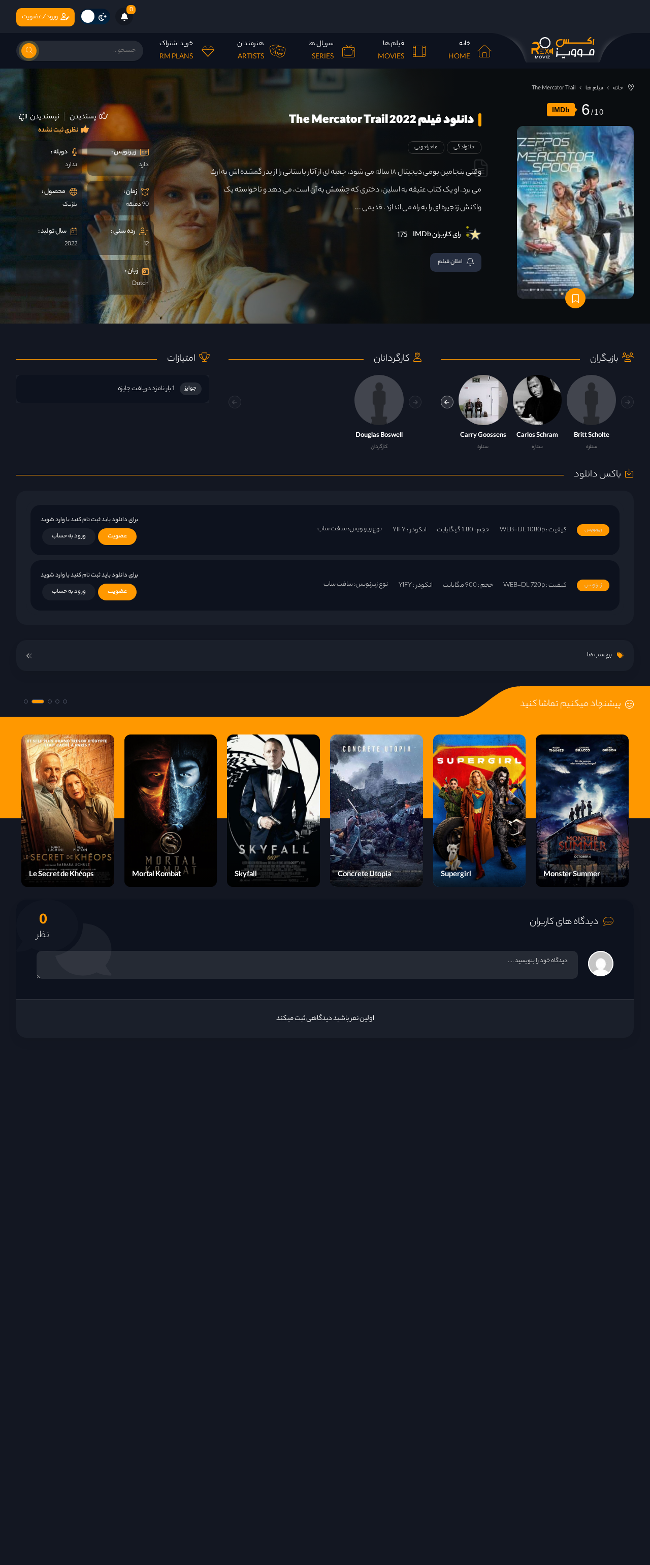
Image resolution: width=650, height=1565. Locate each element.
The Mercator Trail (554, 88)
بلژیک (69, 205)
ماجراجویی (426, 147)
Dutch (140, 284)
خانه (618, 88)
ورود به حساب (69, 536)
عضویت (117, 536)
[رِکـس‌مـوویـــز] (563, 47)
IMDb (561, 110)
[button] (447, 402)
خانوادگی (464, 147)
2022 (70, 244)
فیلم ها (594, 88)
